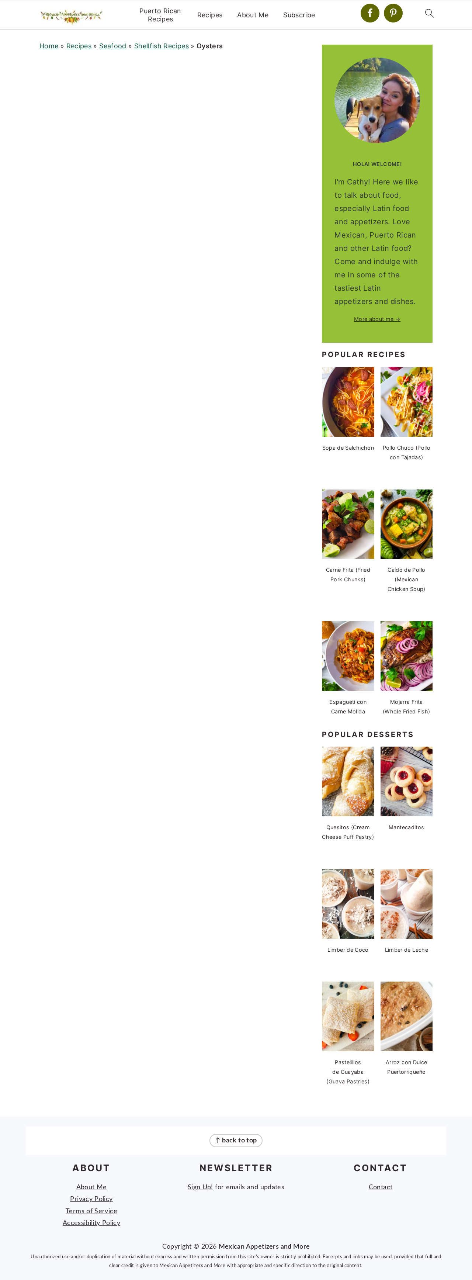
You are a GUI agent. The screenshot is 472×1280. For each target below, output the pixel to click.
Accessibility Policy (91, 1223)
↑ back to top (236, 1140)
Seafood (112, 46)
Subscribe (299, 15)
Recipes (210, 15)
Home (48, 46)
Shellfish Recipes (161, 46)
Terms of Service (91, 1211)
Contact (381, 1187)
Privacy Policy (91, 1199)
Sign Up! (200, 1187)
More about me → (377, 319)
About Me (252, 15)
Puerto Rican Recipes (160, 15)
